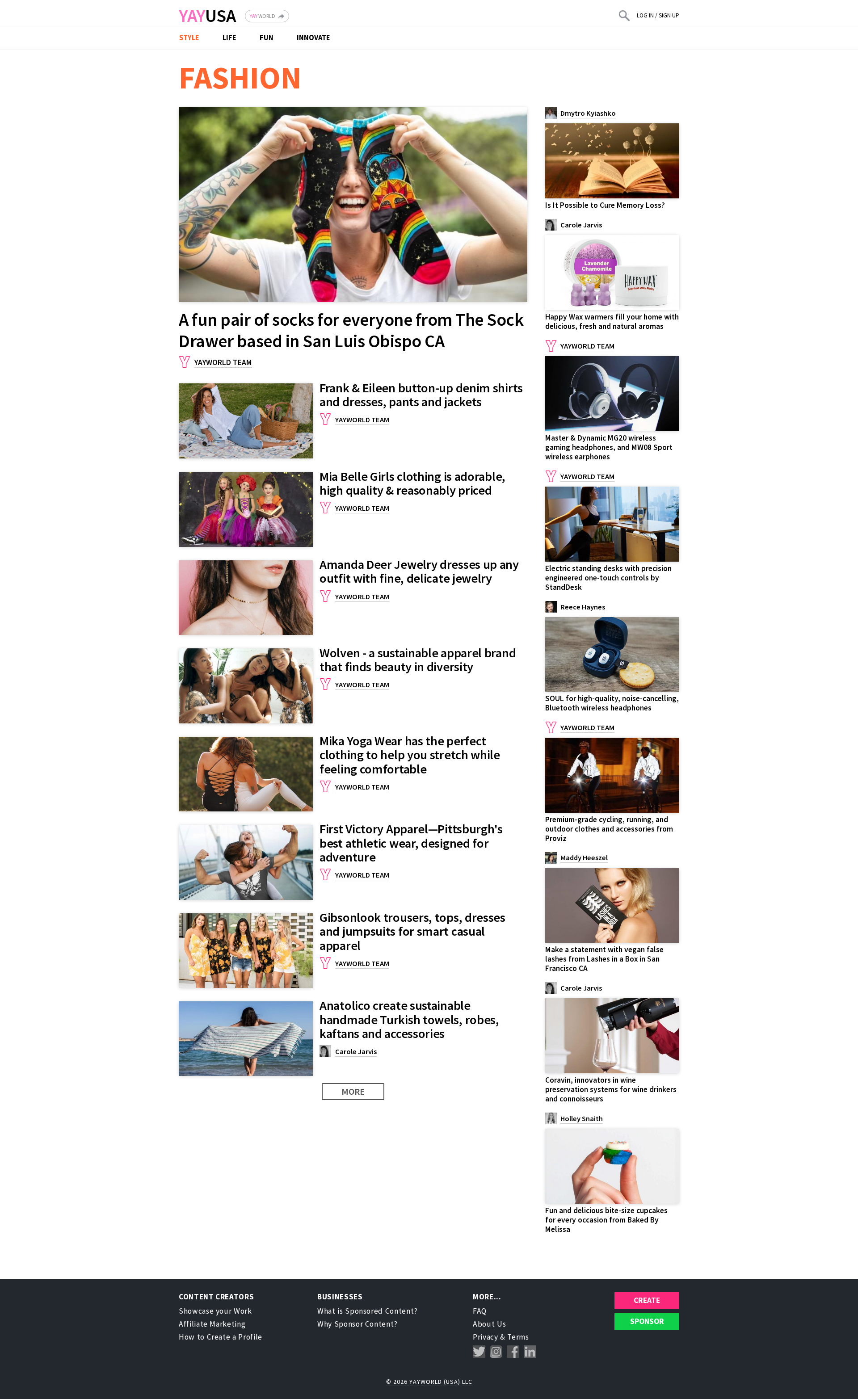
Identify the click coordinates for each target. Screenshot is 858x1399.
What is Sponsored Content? (367, 1311)
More (353, 1091)
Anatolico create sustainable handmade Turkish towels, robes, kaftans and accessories (409, 1019)
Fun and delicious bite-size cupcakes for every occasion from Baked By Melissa (606, 1220)
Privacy (485, 1337)
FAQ (480, 1311)
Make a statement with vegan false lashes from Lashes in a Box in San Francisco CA (604, 959)
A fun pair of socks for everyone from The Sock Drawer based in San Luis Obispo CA (351, 330)
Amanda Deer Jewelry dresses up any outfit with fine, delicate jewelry (419, 571)
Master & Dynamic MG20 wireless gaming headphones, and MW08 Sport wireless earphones (609, 447)
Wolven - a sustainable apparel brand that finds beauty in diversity (418, 660)
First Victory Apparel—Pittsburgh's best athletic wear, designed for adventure (411, 843)
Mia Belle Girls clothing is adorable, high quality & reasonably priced (412, 483)
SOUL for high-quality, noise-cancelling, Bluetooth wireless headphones (612, 703)
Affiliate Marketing (212, 1324)
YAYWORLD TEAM (223, 362)
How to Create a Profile (220, 1337)
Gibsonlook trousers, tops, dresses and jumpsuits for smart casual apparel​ (412, 931)
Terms (518, 1337)
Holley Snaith (581, 1118)
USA (207, 15)
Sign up (669, 15)
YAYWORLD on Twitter (479, 1351)
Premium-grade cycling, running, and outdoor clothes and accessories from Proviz (609, 829)
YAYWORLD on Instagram (496, 1351)
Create (647, 1300)
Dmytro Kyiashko (588, 113)
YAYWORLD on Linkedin (530, 1351)
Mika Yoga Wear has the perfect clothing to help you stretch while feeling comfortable (410, 755)
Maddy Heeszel (584, 857)
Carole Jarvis (356, 1051)
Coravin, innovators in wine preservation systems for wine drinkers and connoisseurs (611, 1089)
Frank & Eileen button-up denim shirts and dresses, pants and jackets (421, 395)
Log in (645, 15)
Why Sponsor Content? (357, 1324)
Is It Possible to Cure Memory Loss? (605, 205)
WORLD (262, 16)
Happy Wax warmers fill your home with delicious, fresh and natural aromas (612, 321)
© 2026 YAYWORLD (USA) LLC (429, 1382)
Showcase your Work (215, 1311)
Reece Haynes (582, 607)
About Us (489, 1324)
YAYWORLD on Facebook (513, 1351)
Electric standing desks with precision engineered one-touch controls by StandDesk (608, 577)
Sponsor (647, 1321)
